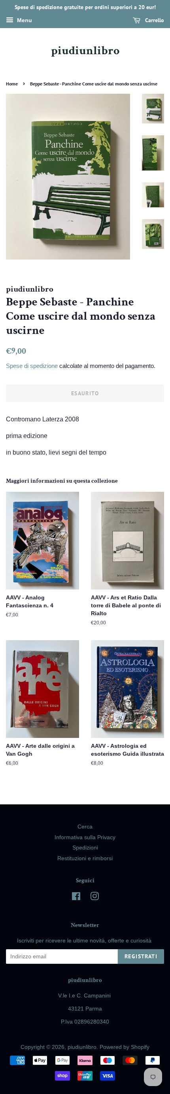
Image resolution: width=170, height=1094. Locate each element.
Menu (23, 20)
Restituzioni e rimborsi (85, 858)
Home (12, 84)
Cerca (85, 827)
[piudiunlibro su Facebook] (76, 898)
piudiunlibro (85, 51)
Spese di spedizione (32, 365)
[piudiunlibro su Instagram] (94, 898)
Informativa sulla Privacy (85, 837)
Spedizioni (85, 848)
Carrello (154, 20)
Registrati (141, 956)
